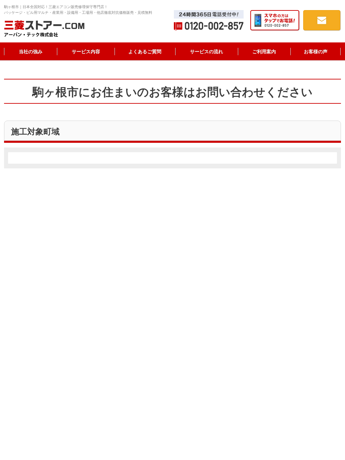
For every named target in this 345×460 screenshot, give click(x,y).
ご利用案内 (264, 51)
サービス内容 (86, 51)
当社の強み (30, 51)
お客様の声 (315, 51)
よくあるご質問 (144, 51)
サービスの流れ (206, 51)
